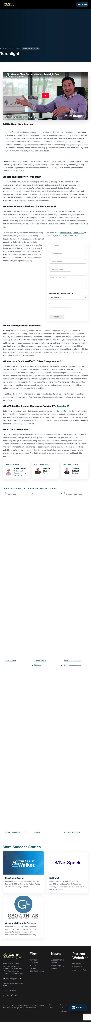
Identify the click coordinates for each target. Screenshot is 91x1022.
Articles (54, 962)
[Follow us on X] (12, 995)
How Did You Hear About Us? (61, 293)
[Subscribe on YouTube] (16, 995)
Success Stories (57, 960)
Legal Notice (63, 1011)
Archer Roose (40, 660)
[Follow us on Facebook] (4, 995)
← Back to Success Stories (10, 48)
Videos (54, 968)
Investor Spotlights (58, 965)
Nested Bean (10, 660)
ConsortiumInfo (77, 967)
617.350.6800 (11, 990)
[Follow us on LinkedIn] (8, 995)
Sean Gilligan (78, 233)
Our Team (34, 962)
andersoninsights (78, 970)
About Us (33, 965)
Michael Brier (66, 233)
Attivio (37, 832)
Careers (33, 968)
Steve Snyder (52, 236)
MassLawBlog (77, 964)
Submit (56, 317)
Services (33, 960)
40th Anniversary (37, 971)
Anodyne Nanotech (72, 832)
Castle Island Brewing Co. (16, 832)
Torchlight (18, 135)
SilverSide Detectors (72, 660)
